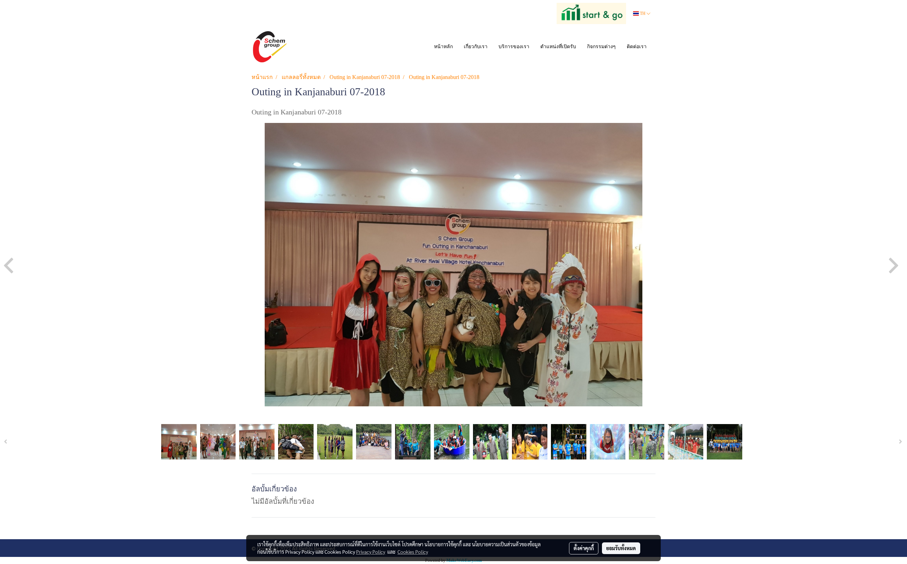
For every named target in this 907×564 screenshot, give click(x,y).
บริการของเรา (513, 46)
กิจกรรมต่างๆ (601, 46)
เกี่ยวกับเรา (476, 46)
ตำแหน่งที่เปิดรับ (558, 46)
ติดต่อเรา (637, 46)
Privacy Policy (370, 551)
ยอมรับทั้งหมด (621, 548)
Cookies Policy (413, 551)
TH (643, 13)
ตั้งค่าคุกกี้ (584, 548)
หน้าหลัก (443, 46)
